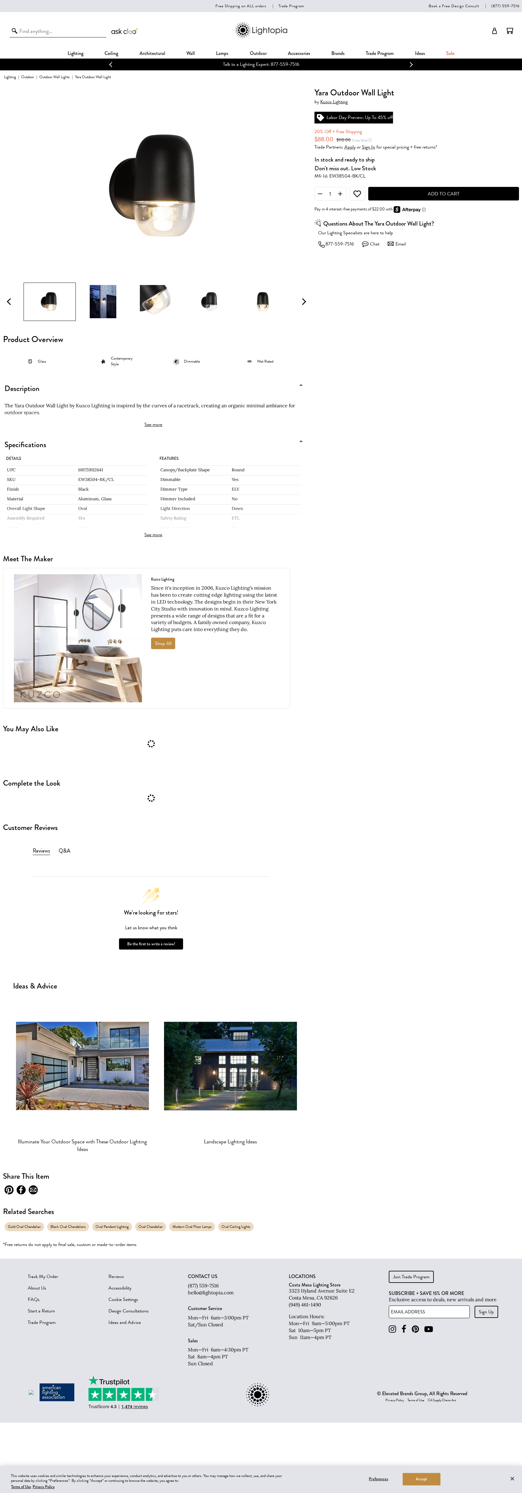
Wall (190, 53)
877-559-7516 (339, 244)
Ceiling (111, 53)
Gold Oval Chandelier (24, 1226)
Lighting (75, 53)
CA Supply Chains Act (442, 1400)
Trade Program (291, 6)
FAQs (34, 1299)
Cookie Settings (123, 1299)
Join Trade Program (411, 1276)
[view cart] (510, 31)
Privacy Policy (394, 1400)
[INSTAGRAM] (392, 1329)
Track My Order (43, 1276)
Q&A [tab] (64, 851)
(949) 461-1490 (305, 1305)
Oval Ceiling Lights (235, 1226)
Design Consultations (128, 1311)
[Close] (512, 1478)
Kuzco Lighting (334, 102)
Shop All (163, 643)
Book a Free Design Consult (454, 6)
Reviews (116, 1276)
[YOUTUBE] (428, 1329)
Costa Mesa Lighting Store (314, 1284)
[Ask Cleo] (125, 30)
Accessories (299, 53)
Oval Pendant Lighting (112, 1226)
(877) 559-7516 (505, 6)
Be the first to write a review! (151, 944)
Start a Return (41, 1311)
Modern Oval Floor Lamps (192, 1226)
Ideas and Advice (124, 1322)
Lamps (222, 53)
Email (400, 244)
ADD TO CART (443, 193)
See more (153, 424)
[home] (261, 37)
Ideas (420, 53)
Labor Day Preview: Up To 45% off (360, 117)
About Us (37, 1288)
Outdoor (258, 53)
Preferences (378, 1479)
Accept (421, 1479)
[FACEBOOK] (403, 1329)
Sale (450, 53)
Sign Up (486, 1311)
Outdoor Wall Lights (54, 77)
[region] (261, 1479)
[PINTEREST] (415, 1329)
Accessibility (119, 1288)
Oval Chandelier (150, 1226)
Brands (338, 53)
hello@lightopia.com (211, 1293)
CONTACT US (203, 1276)
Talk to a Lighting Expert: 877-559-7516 (261, 64)
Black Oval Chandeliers (68, 1226)
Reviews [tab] (41, 851)
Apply (350, 147)
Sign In (368, 147)
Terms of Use (416, 1400)
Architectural (152, 53)
